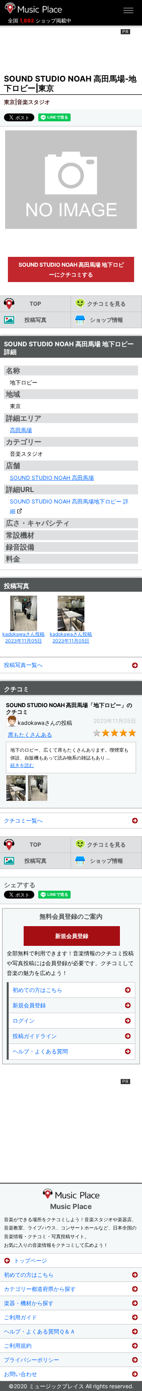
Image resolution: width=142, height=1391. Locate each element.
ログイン (24, 1020)
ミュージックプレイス (33, 8)
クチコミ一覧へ (23, 820)
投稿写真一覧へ (23, 664)
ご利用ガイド (20, 1317)
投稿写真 (35, 319)
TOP (35, 303)
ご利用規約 (18, 1345)
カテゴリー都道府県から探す (40, 1288)
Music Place (71, 1206)
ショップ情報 (106, 319)
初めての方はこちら (37, 989)
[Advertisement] (71, 49)
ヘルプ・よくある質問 (40, 1051)
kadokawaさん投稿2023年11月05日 (23, 637)
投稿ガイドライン (35, 1036)
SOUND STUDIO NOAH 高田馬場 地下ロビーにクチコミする (71, 269)
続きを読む (22, 765)
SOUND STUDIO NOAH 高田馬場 (52, 477)
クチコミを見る (106, 303)
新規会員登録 (71, 935)
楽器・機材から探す (29, 1303)
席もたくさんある (30, 734)
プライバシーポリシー (31, 1359)
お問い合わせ (20, 1374)
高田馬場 (21, 430)
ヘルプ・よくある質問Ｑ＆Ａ (39, 1331)
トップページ (30, 1260)
